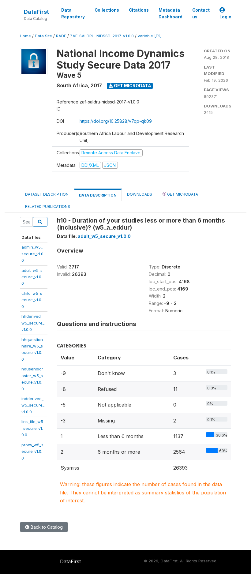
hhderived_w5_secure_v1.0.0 (32, 323)
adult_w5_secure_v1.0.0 (32, 277)
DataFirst (36, 12)
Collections (107, 10)
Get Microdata (132, 85)
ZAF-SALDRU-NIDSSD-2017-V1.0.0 (102, 36)
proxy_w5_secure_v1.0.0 (32, 451)
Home (25, 36)
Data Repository (73, 13)
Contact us (201, 13)
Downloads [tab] (139, 194)
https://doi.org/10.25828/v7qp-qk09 (116, 121)
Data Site (43, 36)
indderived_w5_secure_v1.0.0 (32, 405)
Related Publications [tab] (47, 206)
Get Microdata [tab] (182, 194)
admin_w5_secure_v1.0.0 (32, 254)
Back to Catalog (46, 527)
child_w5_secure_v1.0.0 (31, 300)
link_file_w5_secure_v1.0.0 (32, 428)
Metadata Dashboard (170, 13)
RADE (61, 36)
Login (225, 16)
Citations (139, 10)
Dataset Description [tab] (47, 194)
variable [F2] (150, 36)
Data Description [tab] (98, 195)
